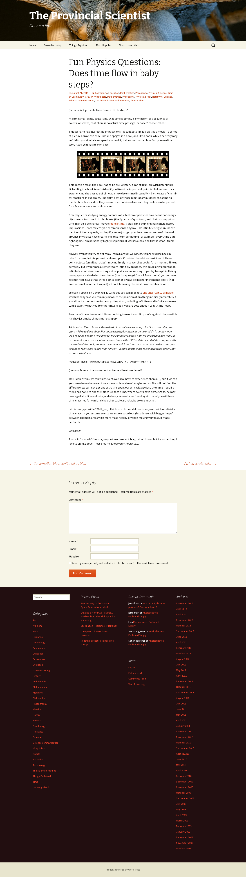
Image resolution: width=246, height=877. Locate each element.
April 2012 (181, 675)
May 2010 (181, 764)
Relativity (157, 96)
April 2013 (181, 642)
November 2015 (184, 603)
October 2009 (183, 792)
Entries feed (135, 673)
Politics (37, 720)
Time (170, 93)
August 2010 (182, 753)
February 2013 (183, 647)
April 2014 (181, 614)
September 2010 (185, 748)
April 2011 (181, 720)
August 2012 (182, 659)
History (37, 676)
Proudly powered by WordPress (123, 869)
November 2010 (184, 737)
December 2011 (184, 681)
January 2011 (183, 725)
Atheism (37, 625)
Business (38, 637)
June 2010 (181, 759)
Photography (40, 703)
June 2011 (181, 709)
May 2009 (181, 809)
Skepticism (39, 748)
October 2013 (183, 625)
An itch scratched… (200, 463)
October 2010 (183, 742)
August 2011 (182, 698)
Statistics (38, 759)
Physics (153, 93)
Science (162, 93)
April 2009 (181, 815)
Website (74, 556)
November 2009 (184, 787)
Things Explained (78, 45)
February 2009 (183, 826)
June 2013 (181, 636)
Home (32, 45)
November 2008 (184, 842)
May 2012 (181, 670)
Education (113, 93)
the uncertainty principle (158, 292)
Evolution (38, 664)
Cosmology (101, 93)
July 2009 (181, 803)
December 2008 (184, 837)
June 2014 (181, 608)
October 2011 (183, 686)
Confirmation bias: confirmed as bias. (58, 463)
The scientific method (107, 100)
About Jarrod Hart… (130, 45)
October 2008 (183, 848)
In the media (39, 681)
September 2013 (185, 631)
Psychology (39, 726)
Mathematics (127, 93)
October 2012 (183, 653)
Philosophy (141, 93)
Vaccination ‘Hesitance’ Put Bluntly (99, 625)
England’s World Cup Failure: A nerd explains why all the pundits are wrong (98, 616)
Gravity (89, 96)
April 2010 (181, 770)
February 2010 (183, 776)
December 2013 (184, 620)
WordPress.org (136, 684)
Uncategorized (41, 787)
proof (148, 96)
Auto (35, 631)
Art (34, 620)
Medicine (38, 692)
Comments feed (137, 678)
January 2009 (183, 831)
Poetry (36, 715)
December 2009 (184, 781)
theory (134, 100)
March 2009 (182, 820)
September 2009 (185, 798)
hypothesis (100, 96)
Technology (39, 765)
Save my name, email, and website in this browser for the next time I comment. (120, 563)
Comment (76, 499)
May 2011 (181, 714)
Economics (39, 648)
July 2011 (181, 703)
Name (73, 541)
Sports (36, 754)
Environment (39, 659)
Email (73, 549)
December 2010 (184, 731)
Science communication (81, 100)
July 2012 (181, 664)
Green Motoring (52, 45)
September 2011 (185, 692)
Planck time (116, 223)
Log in (131, 667)
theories (124, 100)
